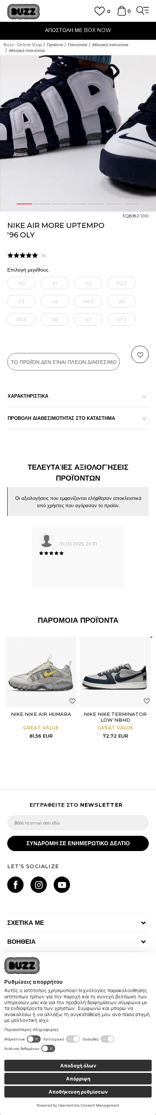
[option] (78, 133)
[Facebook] (15, 885)
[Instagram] (38, 885)
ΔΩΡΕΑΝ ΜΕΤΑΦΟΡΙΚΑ (104, 28)
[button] (148, 64)
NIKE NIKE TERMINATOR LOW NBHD (115, 717)
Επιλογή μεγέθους (28, 270)
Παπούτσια (77, 44)
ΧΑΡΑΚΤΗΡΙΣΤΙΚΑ (28, 396)
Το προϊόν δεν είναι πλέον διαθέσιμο (63, 362)
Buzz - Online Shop (23, 44)
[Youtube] (62, 885)
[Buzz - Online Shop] (23, 12)
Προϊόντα (55, 44)
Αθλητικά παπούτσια (110, 44)
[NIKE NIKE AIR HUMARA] (40, 672)
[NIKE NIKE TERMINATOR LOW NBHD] (115, 672)
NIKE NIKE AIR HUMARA (41, 714)
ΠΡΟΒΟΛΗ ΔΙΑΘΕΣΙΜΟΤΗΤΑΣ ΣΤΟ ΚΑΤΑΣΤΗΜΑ (61, 418)
